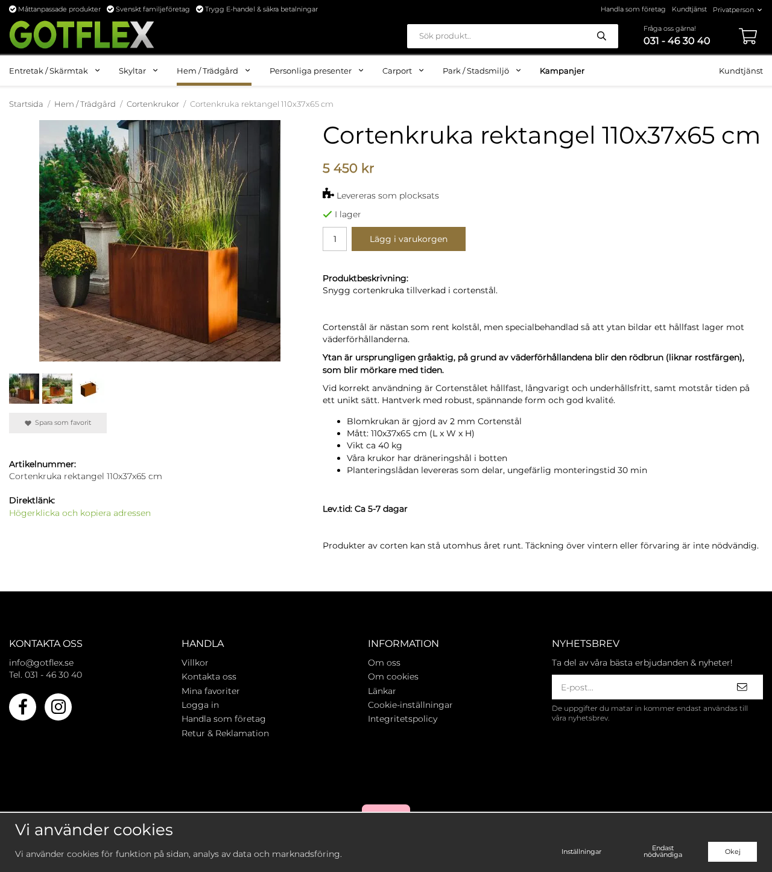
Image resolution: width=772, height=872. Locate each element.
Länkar (382, 691)
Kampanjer (562, 70)
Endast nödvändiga (663, 851)
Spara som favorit (61, 422)
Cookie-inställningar (410, 704)
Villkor (195, 662)
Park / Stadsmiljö (476, 70)
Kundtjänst (689, 9)
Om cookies (393, 676)
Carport (397, 70)
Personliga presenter (311, 70)
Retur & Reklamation (225, 733)
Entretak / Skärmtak (48, 70)
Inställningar (581, 851)
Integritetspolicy (402, 718)
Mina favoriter (211, 691)
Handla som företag (633, 9)
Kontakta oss (209, 676)
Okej (733, 851)
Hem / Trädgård (207, 70)
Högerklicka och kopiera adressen (80, 513)
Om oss (384, 662)
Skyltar (132, 70)
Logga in (200, 704)
